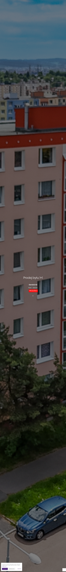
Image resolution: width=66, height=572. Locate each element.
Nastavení (19, 568)
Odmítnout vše (11, 568)
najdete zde (4, 566)
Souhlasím (5, 568)
